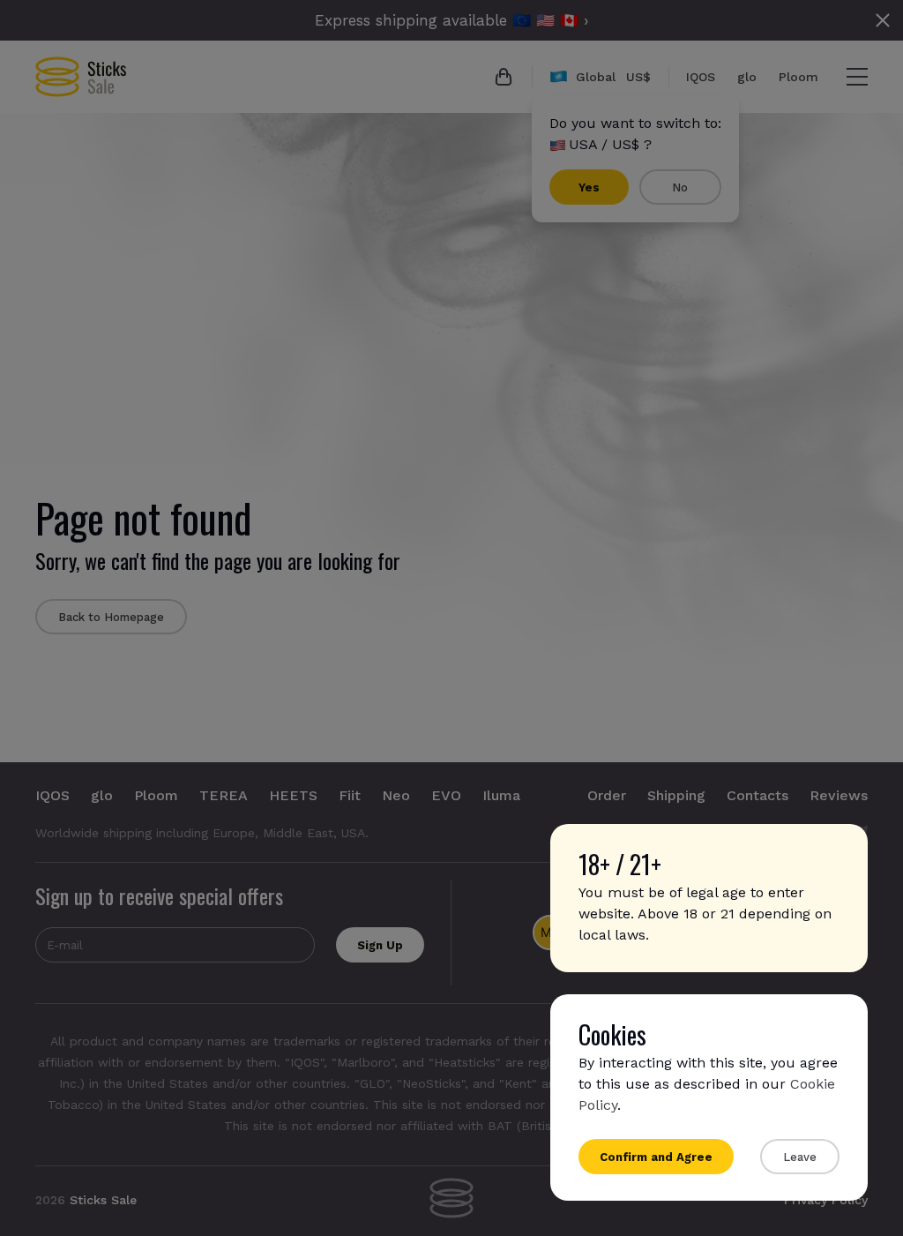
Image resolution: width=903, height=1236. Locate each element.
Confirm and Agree (656, 1157)
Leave (800, 1157)
